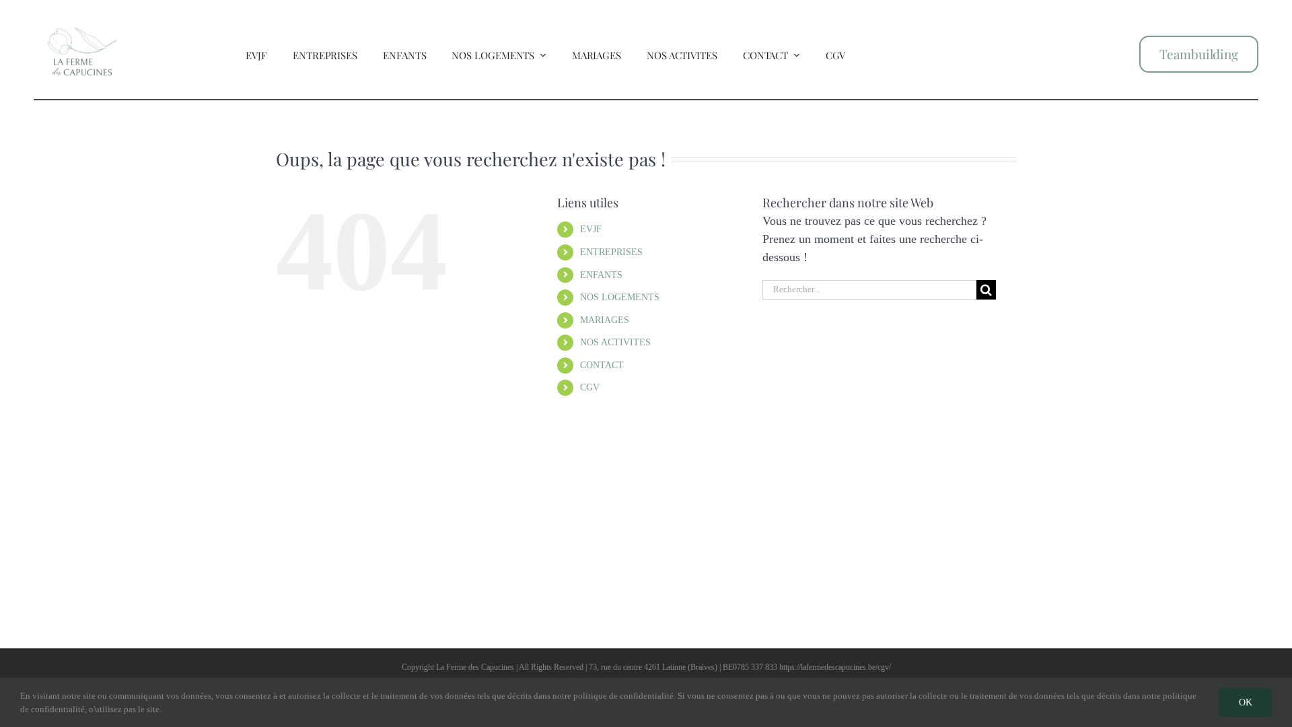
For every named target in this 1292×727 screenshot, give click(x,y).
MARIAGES (604, 320)
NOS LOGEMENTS (619, 297)
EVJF (591, 229)
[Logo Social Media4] (82, 15)
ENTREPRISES (611, 252)
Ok (1245, 702)
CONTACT (602, 365)
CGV (590, 387)
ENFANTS (601, 275)
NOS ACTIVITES (615, 342)
